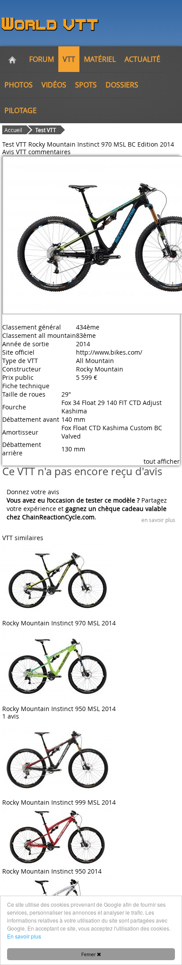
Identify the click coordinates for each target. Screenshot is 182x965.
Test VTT (45, 129)
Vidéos (54, 85)
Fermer (89, 954)
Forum (41, 59)
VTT (69, 59)
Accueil (13, 129)
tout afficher (162, 461)
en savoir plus (158, 519)
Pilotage (20, 110)
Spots (86, 85)
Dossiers (122, 85)
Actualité (142, 59)
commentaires (49, 152)
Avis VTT (14, 152)
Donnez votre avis (33, 492)
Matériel (100, 59)
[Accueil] (12, 59)
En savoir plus (24, 936)
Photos (18, 85)
